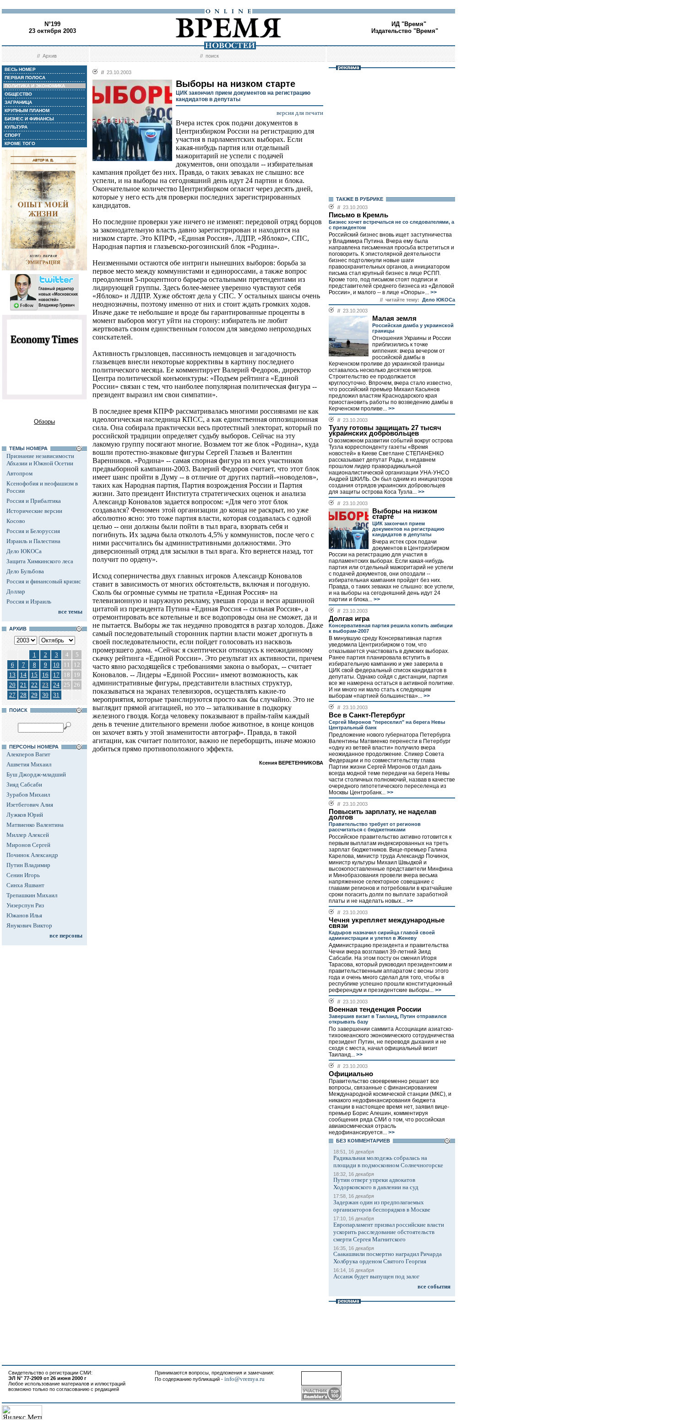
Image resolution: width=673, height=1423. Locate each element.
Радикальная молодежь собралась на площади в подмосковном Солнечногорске (388, 1161)
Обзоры (44, 421)
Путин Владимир (28, 865)
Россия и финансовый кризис (43, 581)
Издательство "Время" (404, 30)
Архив (50, 56)
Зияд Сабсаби (24, 784)
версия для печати (300, 112)
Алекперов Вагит (28, 754)
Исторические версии (34, 510)
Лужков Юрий (24, 814)
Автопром (19, 473)
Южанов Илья (24, 915)
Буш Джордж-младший (36, 774)
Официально (351, 1074)
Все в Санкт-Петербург (367, 715)
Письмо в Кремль (358, 215)
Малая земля (394, 318)
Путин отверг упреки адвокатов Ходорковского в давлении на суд (375, 1183)
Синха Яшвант (25, 885)
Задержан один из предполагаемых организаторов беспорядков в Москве (381, 1206)
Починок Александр (32, 855)
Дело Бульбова (25, 571)
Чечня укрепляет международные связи (387, 922)
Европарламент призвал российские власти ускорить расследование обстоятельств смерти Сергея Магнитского (388, 1232)
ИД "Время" (408, 24)
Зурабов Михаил (28, 794)
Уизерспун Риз (25, 905)
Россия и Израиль (28, 601)
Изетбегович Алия (29, 804)
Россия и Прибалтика (33, 500)
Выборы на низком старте (404, 513)
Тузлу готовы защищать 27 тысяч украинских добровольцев (385, 430)
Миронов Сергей (28, 844)
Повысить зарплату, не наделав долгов (382, 814)
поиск (212, 56)
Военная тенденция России (375, 1009)
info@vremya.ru (244, 1378)
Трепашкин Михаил (31, 895)
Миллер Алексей (27, 834)
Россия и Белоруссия (33, 531)
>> (433, 292)
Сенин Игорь (23, 875)
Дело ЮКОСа (24, 551)
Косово (15, 520)
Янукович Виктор (29, 925)
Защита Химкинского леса (39, 561)
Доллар (15, 591)
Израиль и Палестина (33, 541)
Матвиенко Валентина (35, 824)
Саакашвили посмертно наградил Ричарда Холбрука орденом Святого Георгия (387, 1258)
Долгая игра (349, 618)
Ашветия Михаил (28, 764)
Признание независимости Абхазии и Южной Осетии (40, 460)
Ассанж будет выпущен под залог (376, 1276)
